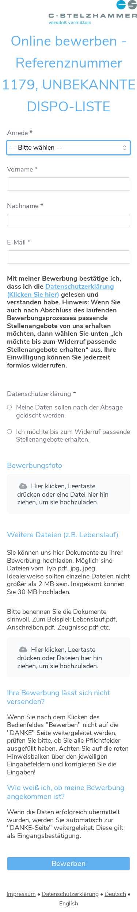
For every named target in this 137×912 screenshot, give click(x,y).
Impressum (21, 894)
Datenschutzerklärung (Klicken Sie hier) (60, 290)
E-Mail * (18, 242)
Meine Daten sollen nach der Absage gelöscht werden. (69, 411)
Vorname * (22, 169)
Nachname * (25, 205)
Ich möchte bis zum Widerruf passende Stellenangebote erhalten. (73, 435)
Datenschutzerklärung (70, 894)
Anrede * (20, 132)
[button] (68, 494)
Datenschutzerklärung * (41, 393)
